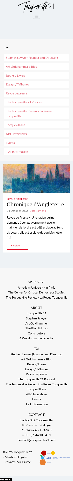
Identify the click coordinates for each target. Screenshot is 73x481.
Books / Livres (15, 75)
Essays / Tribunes (17, 84)
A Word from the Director (36, 338)
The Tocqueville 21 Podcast (24, 102)
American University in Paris (36, 287)
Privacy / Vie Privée (18, 462)
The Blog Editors (36, 328)
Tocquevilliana (15, 125)
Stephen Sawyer (36, 318)
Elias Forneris (38, 210)
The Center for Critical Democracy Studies (36, 292)
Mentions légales (16, 457)
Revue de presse (16, 93)
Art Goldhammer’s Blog (21, 66)
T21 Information (17, 151)
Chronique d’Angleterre (35, 204)
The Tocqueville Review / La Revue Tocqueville (29, 113)
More (16, 245)
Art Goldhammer (36, 323)
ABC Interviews (16, 134)
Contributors (36, 333)
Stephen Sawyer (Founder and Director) (32, 57)
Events (10, 142)
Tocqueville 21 (36, 313)
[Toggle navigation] (36, 16)
